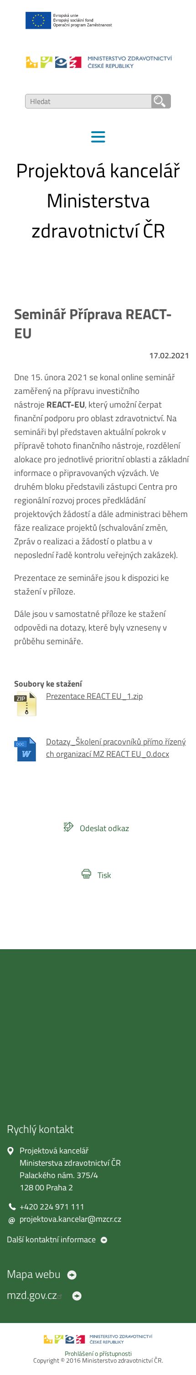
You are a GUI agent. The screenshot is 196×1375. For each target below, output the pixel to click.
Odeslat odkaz (104, 828)
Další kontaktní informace (51, 1239)
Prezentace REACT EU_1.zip (94, 696)
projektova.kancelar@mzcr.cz (70, 1219)
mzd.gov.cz (32, 1295)
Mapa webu (34, 1274)
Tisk (104, 875)
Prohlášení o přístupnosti (98, 1354)
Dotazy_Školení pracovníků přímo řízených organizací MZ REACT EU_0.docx (116, 747)
